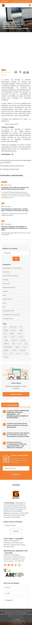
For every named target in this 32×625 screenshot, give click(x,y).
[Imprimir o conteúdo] (15, 72)
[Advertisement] (16, 49)
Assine (20, 1)
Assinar (16, 474)
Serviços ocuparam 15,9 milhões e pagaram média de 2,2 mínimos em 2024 (14, 228)
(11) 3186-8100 (4, 1)
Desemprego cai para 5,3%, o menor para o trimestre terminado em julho (14, 209)
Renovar (15, 1)
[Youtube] (8, 565)
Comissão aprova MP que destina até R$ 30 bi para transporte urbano (15, 188)
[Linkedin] (5, 565)
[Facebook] (15, 565)
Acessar (26, 1)
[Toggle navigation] (28, 5)
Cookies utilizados (17, 622)
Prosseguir (17, 619)
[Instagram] (19, 565)
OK (16, 259)
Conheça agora (16, 394)
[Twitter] (12, 565)
